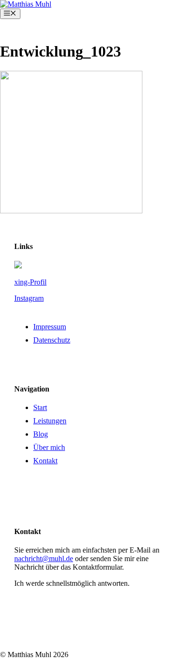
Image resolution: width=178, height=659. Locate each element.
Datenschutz (51, 340)
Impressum (49, 327)
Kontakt (45, 461)
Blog (40, 434)
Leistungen (49, 421)
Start (40, 407)
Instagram (29, 298)
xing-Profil (30, 282)
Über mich (49, 447)
